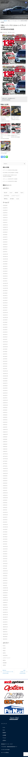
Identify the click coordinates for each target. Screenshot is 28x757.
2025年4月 (5, 244)
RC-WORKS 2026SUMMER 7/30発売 (10, 172)
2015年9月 (5, 500)
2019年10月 (5, 405)
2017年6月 (5, 463)
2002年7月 (5, 622)
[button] (26, 2)
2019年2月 (5, 424)
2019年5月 (5, 417)
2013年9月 (5, 529)
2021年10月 (5, 346)
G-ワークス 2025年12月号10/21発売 (5, 152)
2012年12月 (5, 546)
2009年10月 (5, 590)
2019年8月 (5, 410)
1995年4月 (5, 631)
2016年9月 (5, 475)
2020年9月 (5, 378)
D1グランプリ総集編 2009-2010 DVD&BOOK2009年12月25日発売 (5, 119)
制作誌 (5, 198)
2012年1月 (5, 561)
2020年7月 (5, 383)
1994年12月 (5, 634)
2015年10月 (5, 497)
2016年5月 (5, 483)
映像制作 (4, 732)
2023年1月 (5, 310)
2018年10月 (5, 434)
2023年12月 (5, 283)
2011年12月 (5, 563)
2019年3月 (5, 422)
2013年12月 (5, 524)
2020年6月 (5, 385)
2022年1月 (5, 339)
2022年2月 (5, 336)
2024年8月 (5, 263)
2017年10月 (5, 458)
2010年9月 (5, 575)
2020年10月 (5, 375)
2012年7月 (5, 551)
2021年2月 (5, 366)
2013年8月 (5, 531)
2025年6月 (5, 239)
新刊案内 (12, 198)
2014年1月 (5, 522)
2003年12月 (5, 614)
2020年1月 (5, 397)
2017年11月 (5, 456)
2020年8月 (5, 380)
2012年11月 (5, 548)
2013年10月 (5, 526)
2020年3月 (5, 393)
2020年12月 (5, 371)
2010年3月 (5, 583)
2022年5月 (5, 329)
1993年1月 (5, 639)
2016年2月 (5, 488)
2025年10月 (5, 229)
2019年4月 (5, 419)
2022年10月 (5, 317)
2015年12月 (5, 492)
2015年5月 (5, 502)
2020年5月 (5, 388)
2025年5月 (5, 241)
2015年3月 (5, 505)
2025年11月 (5, 227)
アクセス (4, 737)
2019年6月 (5, 414)
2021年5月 (5, 358)
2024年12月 (5, 254)
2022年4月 (5, 332)
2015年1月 (5, 509)
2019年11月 (5, 402)
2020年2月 (5, 395)
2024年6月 (5, 268)
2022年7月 (5, 324)
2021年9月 (5, 349)
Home (4, 727)
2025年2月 (5, 249)
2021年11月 (5, 344)
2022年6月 (5, 327)
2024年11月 (5, 256)
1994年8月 (5, 636)
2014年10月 (5, 514)
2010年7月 (5, 578)
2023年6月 (5, 297)
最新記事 (5, 20)
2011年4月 (5, 566)
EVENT (11, 192)
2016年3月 (5, 485)
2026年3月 (5, 217)
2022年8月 (5, 322)
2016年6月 (5, 480)
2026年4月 (5, 215)
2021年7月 (5, 354)
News (4, 730)
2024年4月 (5, 273)
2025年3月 (5, 246)
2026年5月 (5, 212)
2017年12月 (5, 453)
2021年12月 (5, 341)
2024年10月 (5, 259)
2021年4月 (5, 361)
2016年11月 (5, 470)
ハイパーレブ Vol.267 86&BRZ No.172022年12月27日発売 (15, 136)
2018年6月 (5, 444)
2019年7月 (5, 412)
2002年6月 (5, 624)
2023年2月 (5, 307)
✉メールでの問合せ (5, 752)
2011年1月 (5, 568)
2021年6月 (5, 356)
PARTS (22, 192)
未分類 (17, 198)
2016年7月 (5, 478)
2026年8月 (5, 205)
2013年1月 (5, 544)
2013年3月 (5, 541)
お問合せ (4, 740)
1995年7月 (5, 629)
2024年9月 (5, 261)
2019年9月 (5, 407)
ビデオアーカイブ (15, 195)
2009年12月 (5, 587)
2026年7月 (5, 207)
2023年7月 (5, 295)
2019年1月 (5, 427)
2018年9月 (5, 436)
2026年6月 (5, 210)
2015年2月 (5, 507)
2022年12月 (5, 312)
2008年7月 (5, 602)
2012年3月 (5, 558)
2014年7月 (5, 517)
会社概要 (4, 735)
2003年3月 (5, 617)
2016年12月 (5, 468)
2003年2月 (5, 619)
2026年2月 (5, 220)
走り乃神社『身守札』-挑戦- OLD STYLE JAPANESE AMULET (16, 118)
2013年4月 (5, 539)
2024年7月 (5, 266)
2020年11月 (5, 373)
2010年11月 (5, 573)
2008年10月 (5, 600)
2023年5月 (5, 300)
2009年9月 (5, 592)
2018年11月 (5, 432)
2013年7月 (5, 534)
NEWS (16, 192)
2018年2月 (5, 451)
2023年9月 (5, 290)
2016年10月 (5, 473)
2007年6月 (5, 609)
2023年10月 (5, 288)
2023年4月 (5, 302)
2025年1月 (5, 251)
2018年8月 (5, 439)
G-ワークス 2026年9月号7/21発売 (10, 181)
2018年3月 (5, 449)
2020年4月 (5, 390)
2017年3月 (5, 466)
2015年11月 (5, 495)
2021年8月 (5, 351)
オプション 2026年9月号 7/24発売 (10, 178)
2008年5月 (5, 604)
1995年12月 (5, 626)
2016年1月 (5, 490)
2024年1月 (5, 280)
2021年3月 (5, 363)
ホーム (2, 20)
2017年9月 (5, 461)
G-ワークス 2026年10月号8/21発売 (10, 170)
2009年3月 (5, 597)
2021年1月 (5, 368)
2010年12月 (5, 570)
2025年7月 (5, 237)
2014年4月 (5, 519)
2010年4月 (5, 580)
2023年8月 (5, 293)
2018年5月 (5, 446)
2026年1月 (5, 222)
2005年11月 (5, 612)
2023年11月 (5, 285)
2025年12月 (5, 224)
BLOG (5, 192)
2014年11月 (5, 512)
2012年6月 (5, 553)
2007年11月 (5, 607)
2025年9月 (5, 232)
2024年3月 (5, 276)
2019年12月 (5, 400)
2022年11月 (5, 315)
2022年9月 (5, 319)
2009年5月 (5, 595)
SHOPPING (6, 195)
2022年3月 (5, 334)
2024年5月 (5, 271)
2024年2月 (5, 278)
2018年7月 (5, 441)
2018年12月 (5, 429)
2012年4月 (5, 556)
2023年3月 (5, 305)
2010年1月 (5, 585)
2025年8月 (5, 234)
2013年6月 (5, 536)
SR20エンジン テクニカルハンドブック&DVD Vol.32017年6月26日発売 (5, 136)
